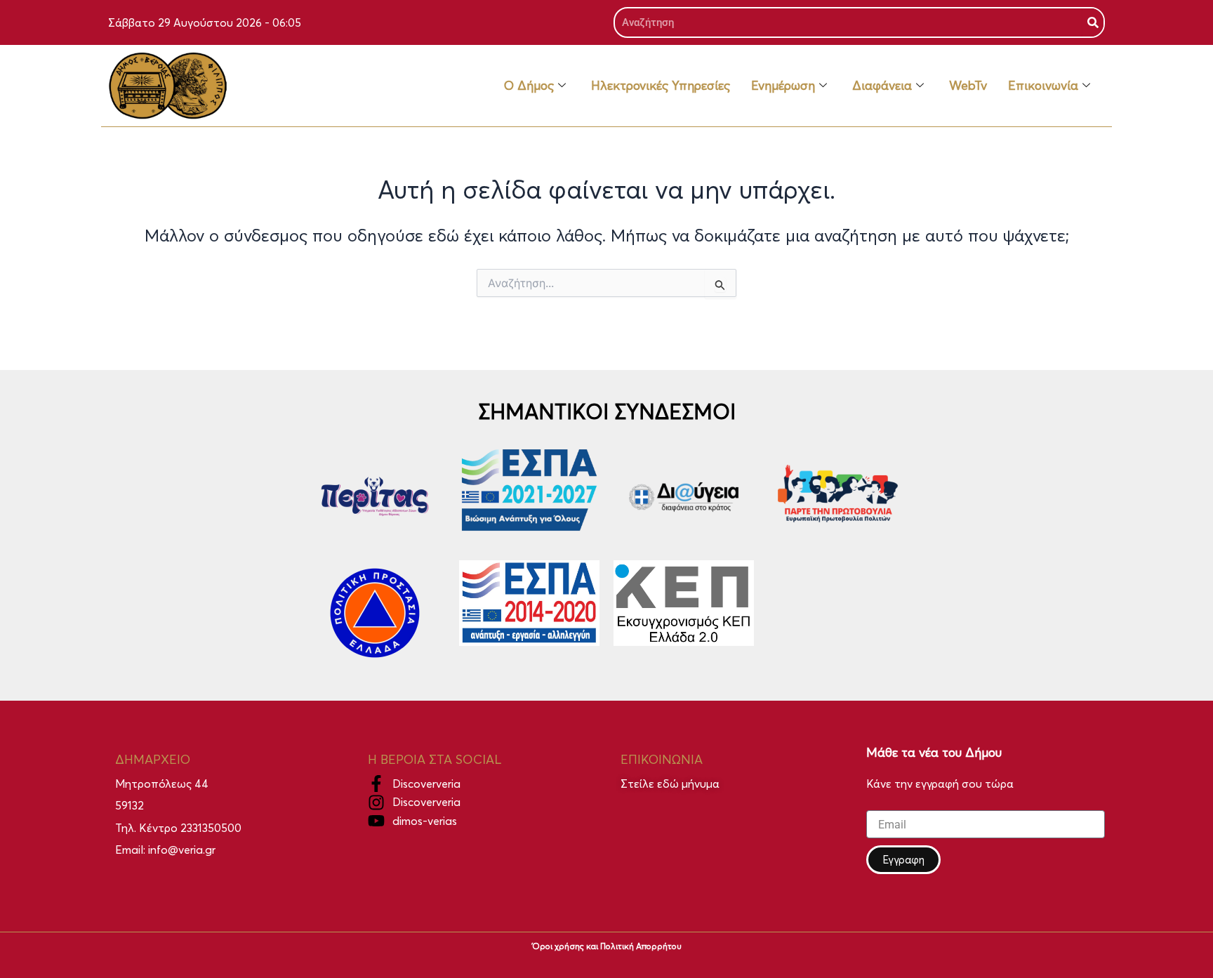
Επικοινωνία (1043, 85)
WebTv (968, 85)
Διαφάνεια (882, 85)
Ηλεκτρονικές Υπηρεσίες (660, 85)
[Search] (1092, 22)
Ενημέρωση (783, 85)
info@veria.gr (182, 849)
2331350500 (210, 828)
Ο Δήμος (529, 85)
